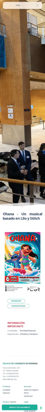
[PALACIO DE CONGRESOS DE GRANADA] (18, 5)
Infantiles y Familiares (29, 334)
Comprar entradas (18, 306)
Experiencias (28, 396)
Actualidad (6, 390)
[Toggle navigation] (37, 5)
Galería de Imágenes (31, 390)
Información (16, 301)
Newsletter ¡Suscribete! (19, 407)
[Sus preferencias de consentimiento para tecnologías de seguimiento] (41, 408)
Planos (26, 393)
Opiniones (6, 393)
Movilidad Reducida (28, 330)
